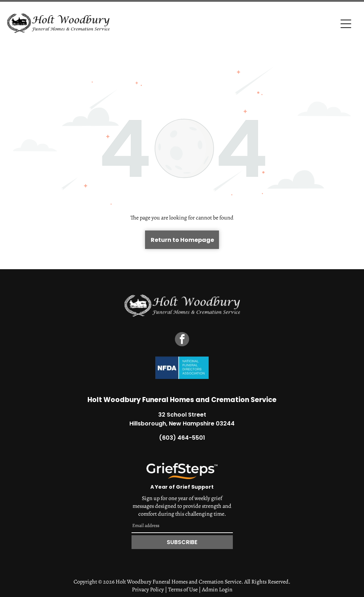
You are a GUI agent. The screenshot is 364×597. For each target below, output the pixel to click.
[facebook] (182, 340)
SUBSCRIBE (182, 542)
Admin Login (217, 589)
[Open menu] (346, 23)
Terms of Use (183, 589)
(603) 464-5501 (182, 438)
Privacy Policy (148, 589)
